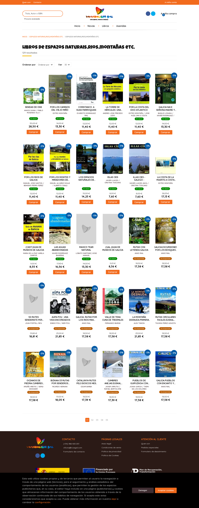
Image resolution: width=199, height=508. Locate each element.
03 (97, 420)
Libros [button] (105, 25)
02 (92, 420)
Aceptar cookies (166, 490)
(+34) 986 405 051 (71, 444)
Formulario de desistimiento (153, 451)
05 (107, 420)
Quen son (26, 2)
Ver (60, 64)
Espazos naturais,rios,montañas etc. (46, 37)
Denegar (142, 490)
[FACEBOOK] (148, 13)
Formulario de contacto (74, 451)
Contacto (37, 2)
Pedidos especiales (150, 447)
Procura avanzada (32, 19)
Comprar (33, 132)
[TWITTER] (153, 13)
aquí (113, 498)
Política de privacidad (111, 451)
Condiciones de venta (111, 447)
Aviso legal (106, 443)
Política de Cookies (110, 455)
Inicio (24, 37)
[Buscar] (59, 14)
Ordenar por (29, 64)
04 (102, 420)
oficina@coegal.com (72, 447)
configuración (42, 502)
